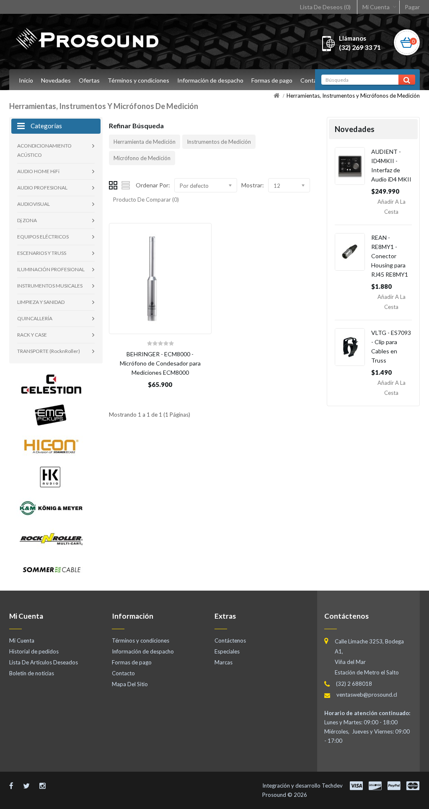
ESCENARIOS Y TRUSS (41, 253)
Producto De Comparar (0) (146, 199)
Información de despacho (210, 80)
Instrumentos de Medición (219, 141)
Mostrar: (252, 185)
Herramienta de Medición (145, 141)
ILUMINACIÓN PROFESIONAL (51, 269)
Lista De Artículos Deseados (43, 662)
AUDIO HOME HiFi (38, 171)
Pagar (412, 6)
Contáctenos (230, 640)
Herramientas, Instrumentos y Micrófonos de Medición (353, 95)
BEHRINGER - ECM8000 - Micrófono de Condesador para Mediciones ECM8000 (160, 363)
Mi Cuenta (376, 6)
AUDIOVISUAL (33, 204)
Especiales (227, 651)
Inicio (26, 80)
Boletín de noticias (31, 673)
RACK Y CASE (32, 335)
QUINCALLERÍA (34, 318)
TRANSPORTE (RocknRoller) (48, 351)
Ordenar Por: (153, 185)
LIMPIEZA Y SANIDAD (41, 302)
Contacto (313, 80)
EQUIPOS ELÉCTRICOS (43, 236)
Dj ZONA (27, 220)
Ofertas (89, 80)
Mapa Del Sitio (130, 684)
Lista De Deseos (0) (325, 6)
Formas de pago (271, 80)
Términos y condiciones (138, 80)
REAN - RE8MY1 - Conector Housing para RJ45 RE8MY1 (389, 256)
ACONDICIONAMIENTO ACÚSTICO (44, 150)
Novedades (56, 80)
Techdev (332, 785)
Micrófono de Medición (142, 158)
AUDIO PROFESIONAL (42, 187)
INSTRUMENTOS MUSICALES (50, 286)
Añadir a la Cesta (391, 206)
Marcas (223, 662)
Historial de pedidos (34, 651)
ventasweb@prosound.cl (366, 694)
